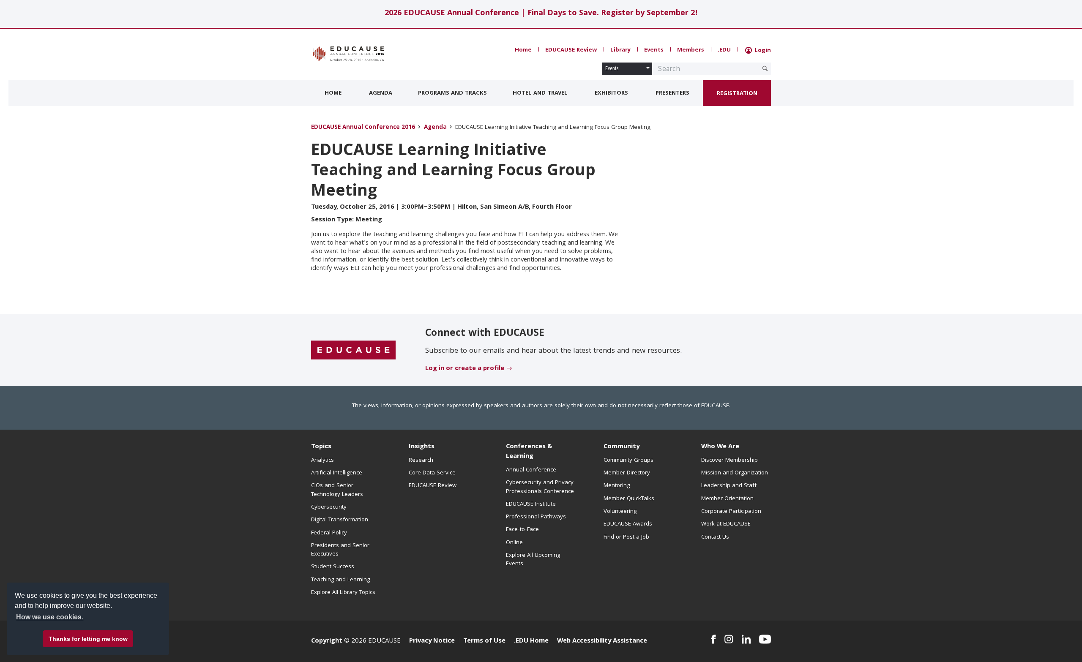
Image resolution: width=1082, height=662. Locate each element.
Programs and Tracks (452, 93)
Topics (321, 446)
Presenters (672, 93)
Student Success (332, 567)
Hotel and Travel (540, 93)
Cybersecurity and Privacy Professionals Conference (540, 487)
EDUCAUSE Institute (531, 504)
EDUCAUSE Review (571, 50)
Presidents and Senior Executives (340, 550)
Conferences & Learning (529, 451)
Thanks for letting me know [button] (88, 638)
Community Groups (628, 460)
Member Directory (627, 473)
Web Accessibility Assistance (602, 641)
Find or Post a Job (626, 537)
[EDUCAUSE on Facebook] (713, 639)
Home (523, 50)
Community (621, 446)
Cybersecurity (329, 507)
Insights (421, 446)
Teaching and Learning (340, 580)
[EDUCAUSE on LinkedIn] (746, 639)
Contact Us (715, 537)
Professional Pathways (536, 517)
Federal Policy (329, 533)
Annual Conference (531, 470)
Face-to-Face (522, 529)
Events (654, 50)
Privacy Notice (432, 641)
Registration (737, 93)
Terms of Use (484, 641)
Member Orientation (727, 499)
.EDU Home (531, 641)
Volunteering (620, 511)
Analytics (322, 460)
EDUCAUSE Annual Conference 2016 (363, 128)
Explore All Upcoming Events (533, 560)
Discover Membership (729, 460)
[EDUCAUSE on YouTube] (765, 639)
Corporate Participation (731, 511)
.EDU (724, 50)
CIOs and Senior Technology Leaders (337, 490)
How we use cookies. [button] (49, 617)
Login (762, 50)
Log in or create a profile (464, 368)
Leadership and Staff (729, 485)
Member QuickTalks (629, 499)
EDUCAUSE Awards (628, 524)
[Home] (348, 54)
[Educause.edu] (353, 350)
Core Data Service (432, 473)
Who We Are (720, 446)
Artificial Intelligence (336, 473)
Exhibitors (611, 93)
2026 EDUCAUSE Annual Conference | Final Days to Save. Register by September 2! (541, 13)
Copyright (326, 641)
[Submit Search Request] (765, 68)
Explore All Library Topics (343, 592)
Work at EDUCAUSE (726, 524)
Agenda (380, 93)
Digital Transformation (339, 520)
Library (620, 50)
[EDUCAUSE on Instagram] (728, 639)
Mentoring (617, 485)
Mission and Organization (734, 473)
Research (421, 460)
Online (514, 543)
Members (690, 50)
